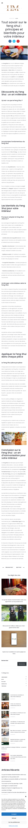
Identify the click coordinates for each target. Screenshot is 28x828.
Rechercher (4, 660)
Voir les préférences (14, 822)
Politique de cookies (13, 825)
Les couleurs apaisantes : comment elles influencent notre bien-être (18, 757)
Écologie (3, 681)
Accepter (14, 814)
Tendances (3, 686)
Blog (17, 18)
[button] (26, 796)
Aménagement (4, 677)
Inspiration (4, 683)
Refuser (14, 818)
